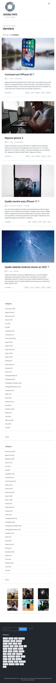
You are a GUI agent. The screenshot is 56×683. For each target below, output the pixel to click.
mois (14, 653)
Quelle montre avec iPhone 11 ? (22, 201)
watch (49, 221)
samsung (37, 287)
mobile (9, 653)
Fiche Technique (9, 338)
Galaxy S (7, 353)
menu (5, 653)
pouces (23, 656)
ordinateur (19, 653)
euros (16, 646)
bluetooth (19, 641)
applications (6, 641)
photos (17, 656)
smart (16, 661)
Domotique (8, 334)
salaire (5, 661)
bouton (5, 643)
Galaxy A (7, 342)
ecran (11, 646)
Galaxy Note (8, 349)
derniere (37, 92)
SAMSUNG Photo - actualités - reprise (19, 678)
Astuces (7, 320)
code (20, 643)
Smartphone (8, 409)
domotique (6, 646)
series (44, 221)
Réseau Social (8, 401)
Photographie (8, 379)
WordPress (32, 680)
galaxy (31, 287)
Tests (6, 424)
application (21, 638)
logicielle (48, 92)
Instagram (7, 368)
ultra (17, 664)
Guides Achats (8, 364)
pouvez (5, 659)
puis (13, 659)
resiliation (18, 659)
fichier (20, 646)
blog (6, 327)
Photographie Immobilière (11, 383)
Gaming (7, 360)
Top (6, 427)
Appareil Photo (9, 312)
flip (25, 646)
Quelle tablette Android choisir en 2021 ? (27, 267)
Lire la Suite (7, 92)
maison (10, 651)
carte (10, 643)
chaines (15, 643)
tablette (43, 287)
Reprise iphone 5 (14, 137)
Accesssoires (13, 205)
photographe (11, 656)
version (49, 287)
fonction (44, 156)
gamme (10, 648)
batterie (13, 641)
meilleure (21, 651)
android (5, 638)
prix (9, 659)
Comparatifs (19, 205)
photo (5, 656)
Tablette (7, 412)
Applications (8, 316)
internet (21, 648)
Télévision (7, 420)
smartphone (22, 661)
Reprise (7, 398)
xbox (5, 666)
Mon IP (31, 628)
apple (32, 92)
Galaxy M (7, 346)
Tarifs (6, 416)
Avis (11, 271)
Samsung (7, 405)
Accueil (7, 437)
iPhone (11, 78)
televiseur (11, 664)
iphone (42, 92)
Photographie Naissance (11, 386)
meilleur (15, 651)
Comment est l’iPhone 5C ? (19, 74)
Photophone (8, 390)
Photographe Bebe (10, 375)
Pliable (7, 394)
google (15, 648)
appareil (27, 92)
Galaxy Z (7, 357)
